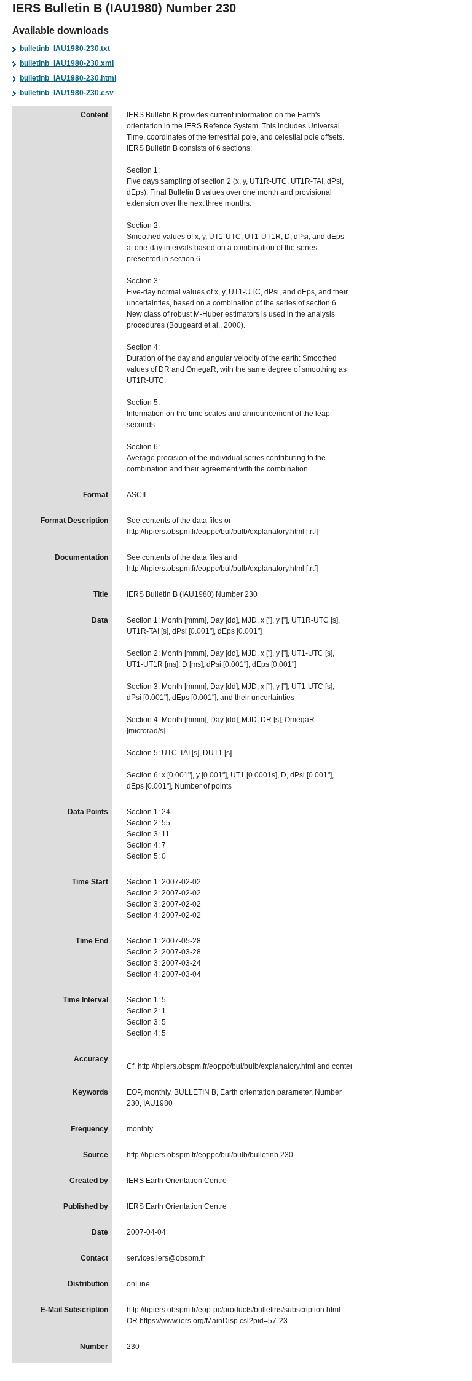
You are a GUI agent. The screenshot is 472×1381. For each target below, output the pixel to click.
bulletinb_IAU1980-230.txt (65, 48)
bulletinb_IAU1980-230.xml (67, 63)
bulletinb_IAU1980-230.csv (67, 93)
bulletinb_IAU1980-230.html (68, 78)
